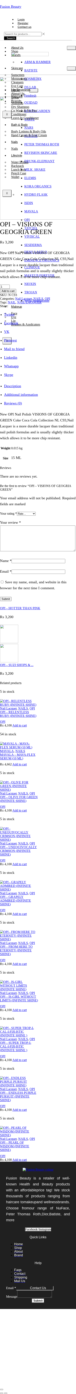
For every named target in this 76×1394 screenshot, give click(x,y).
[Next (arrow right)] (5, 1393)
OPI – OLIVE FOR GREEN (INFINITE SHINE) (19, 799)
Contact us (24, 26)
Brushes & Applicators (25, 324)
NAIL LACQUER (29, 302)
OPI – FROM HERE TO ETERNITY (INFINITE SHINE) (16, 950)
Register (23, 23)
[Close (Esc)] (1, 1389)
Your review (10, 522)
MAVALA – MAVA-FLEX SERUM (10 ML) (17, 756)
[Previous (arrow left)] (1, 1393)
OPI (47, 298)
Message (11, 1296)
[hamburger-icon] (71, 48)
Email (6, 571)
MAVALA (7, 751)
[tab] (12, 386)
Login (21, 19)
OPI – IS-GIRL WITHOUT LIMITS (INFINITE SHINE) (19, 998)
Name (6, 561)
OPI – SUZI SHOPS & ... (16, 665)
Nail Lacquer (23, 298)
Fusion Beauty (10, 7)
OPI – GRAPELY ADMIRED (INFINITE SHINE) (15, 900)
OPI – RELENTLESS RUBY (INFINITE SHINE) (18, 713)
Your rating (8, 513)
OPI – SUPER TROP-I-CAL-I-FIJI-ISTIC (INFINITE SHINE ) (15, 1046)
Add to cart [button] (19, 725)
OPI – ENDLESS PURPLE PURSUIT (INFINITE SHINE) (18, 1096)
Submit (38, 1300)
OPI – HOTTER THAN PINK (20, 608)
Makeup (16, 306)
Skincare (17, 68)
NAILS (38, 298)
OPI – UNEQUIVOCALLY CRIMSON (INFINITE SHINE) (18, 850)
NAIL (12, 302)
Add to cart (8, 291)
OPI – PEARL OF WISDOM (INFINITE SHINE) (14, 1146)
